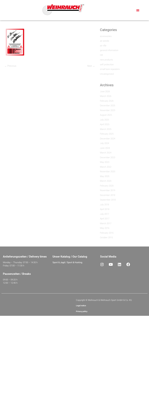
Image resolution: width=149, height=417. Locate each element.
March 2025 (105, 129)
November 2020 (107, 171)
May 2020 (104, 176)
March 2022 (105, 167)
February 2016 (106, 233)
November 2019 (107, 190)
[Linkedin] (119, 264)
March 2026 (105, 96)
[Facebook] (128, 264)
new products (106, 59)
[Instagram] (102, 264)
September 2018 (108, 199)
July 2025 (104, 119)
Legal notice (81, 305)
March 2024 (105, 152)
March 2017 (105, 223)
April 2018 (104, 209)
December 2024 (107, 138)
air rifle (103, 45)
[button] (137, 10)
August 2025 (106, 115)
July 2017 (104, 214)
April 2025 (104, 124)
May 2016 (104, 228)
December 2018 (107, 195)
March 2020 (105, 181)
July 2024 (104, 143)
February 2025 (106, 134)
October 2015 (106, 237)
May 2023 (104, 162)
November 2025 (107, 110)
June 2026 (105, 91)
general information (109, 50)
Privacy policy (81, 311)
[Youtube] (110, 264)
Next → (91, 66)
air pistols (104, 41)
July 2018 (104, 204)
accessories (106, 36)
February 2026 (106, 101)
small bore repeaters (110, 69)
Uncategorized (107, 74)
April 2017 (104, 218)
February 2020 (106, 185)
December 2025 (107, 105)
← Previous (10, 66)
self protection (107, 64)
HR (101, 55)
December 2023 (107, 157)
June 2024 (105, 148)
